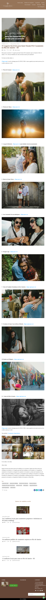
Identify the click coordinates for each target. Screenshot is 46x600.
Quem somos (20, 2)
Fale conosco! (31, 594)
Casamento (37, 2)
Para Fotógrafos (41, 6)
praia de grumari (5, 487)
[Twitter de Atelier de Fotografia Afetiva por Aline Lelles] (35, 590)
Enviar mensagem (39, 583)
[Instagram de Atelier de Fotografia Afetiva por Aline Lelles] (38, 590)
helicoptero (26, 485)
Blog (43, 4)
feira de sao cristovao (23, 483)
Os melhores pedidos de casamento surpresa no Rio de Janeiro (21, 539)
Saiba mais (13, 585)
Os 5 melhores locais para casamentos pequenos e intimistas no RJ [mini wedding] (22, 519)
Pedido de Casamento (29, 2)
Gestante (34, 4)
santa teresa (12, 487)
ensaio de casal (5, 483)
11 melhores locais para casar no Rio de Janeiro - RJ (18, 558)
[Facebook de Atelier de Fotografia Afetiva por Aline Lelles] (37, 590)
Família (43, 2)
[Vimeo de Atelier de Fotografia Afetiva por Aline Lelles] (40, 590)
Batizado (39, 4)
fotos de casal (19, 485)
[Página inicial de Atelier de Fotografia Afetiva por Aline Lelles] (8, 4)
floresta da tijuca (33, 483)
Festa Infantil (27, 4)
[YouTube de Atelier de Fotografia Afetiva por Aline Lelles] (42, 590)
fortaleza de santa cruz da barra (8, 485)
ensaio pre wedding (14, 483)
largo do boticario (33, 485)
